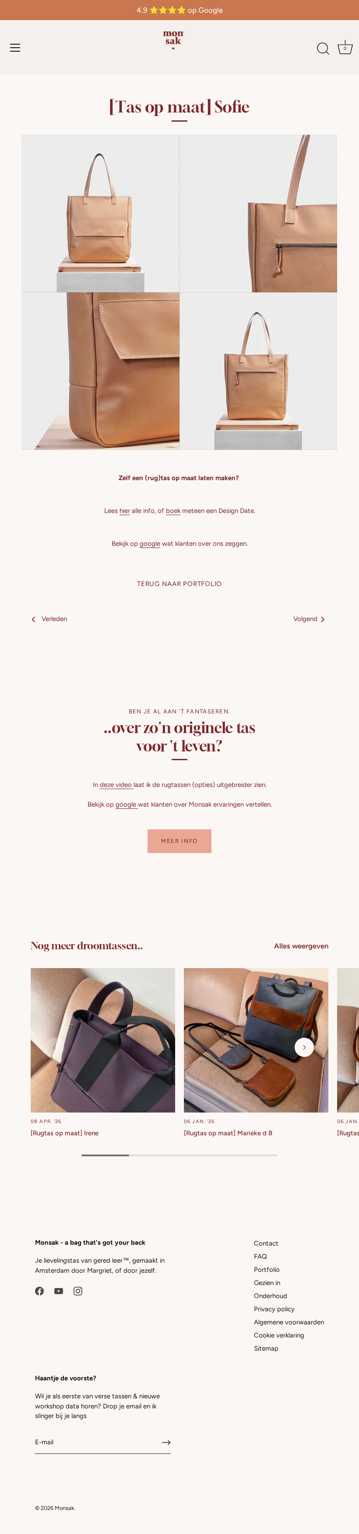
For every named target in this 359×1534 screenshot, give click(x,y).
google (150, 544)
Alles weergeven (301, 945)
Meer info (179, 841)
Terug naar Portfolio (179, 584)
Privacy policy (274, 1309)
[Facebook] (39, 1291)
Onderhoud (270, 1296)
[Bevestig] (166, 1442)
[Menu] (15, 47)
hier (125, 511)
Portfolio (267, 1270)
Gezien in (267, 1283)
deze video (117, 785)
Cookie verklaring (279, 1335)
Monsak (64, 1508)
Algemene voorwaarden (289, 1322)
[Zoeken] (323, 49)
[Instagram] (78, 1291)
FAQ (260, 1256)
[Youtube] (58, 1291)
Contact (266, 1243)
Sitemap (266, 1348)
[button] (54, 1047)
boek (173, 511)
